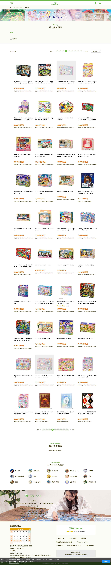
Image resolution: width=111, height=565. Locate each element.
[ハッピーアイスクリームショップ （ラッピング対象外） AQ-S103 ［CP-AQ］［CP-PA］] (45, 290)
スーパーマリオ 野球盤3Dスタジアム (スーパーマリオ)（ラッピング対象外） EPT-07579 (87, 119)
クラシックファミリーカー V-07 (65, 191)
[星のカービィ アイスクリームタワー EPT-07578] (23, 143)
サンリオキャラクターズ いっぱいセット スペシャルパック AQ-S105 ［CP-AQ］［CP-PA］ (66, 83)
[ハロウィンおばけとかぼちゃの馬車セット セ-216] (45, 180)
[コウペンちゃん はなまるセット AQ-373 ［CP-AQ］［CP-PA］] (45, 107)
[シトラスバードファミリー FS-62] (66, 254)
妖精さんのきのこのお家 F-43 (85, 338)
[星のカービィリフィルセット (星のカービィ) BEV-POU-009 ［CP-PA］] (87, 70)
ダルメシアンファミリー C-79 (42, 265)
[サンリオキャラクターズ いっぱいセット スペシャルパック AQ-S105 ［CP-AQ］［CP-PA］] (66, 70)
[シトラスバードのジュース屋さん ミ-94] (87, 254)
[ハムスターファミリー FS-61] (45, 327)
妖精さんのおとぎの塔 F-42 (64, 338)
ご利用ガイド (60, 538)
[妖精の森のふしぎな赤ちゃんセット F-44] (23, 290)
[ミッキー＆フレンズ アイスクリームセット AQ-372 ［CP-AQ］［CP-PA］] (66, 217)
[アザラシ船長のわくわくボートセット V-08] (23, 217)
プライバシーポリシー (82, 542)
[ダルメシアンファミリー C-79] (45, 254)
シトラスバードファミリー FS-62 (65, 265)
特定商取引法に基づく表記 (64, 542)
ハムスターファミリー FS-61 (42, 338)
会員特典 (83, 538)
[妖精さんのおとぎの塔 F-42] (66, 327)
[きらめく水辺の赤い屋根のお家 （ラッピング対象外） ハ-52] (45, 143)
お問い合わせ (90, 545)
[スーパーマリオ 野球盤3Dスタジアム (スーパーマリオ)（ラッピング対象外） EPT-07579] (87, 107)
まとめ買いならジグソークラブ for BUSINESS (76, 554)
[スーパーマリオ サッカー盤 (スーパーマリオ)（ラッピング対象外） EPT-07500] (23, 254)
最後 (87, 51)
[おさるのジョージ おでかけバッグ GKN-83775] (66, 107)
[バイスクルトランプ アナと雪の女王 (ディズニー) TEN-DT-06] (66, 401)
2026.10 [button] (29, 529)
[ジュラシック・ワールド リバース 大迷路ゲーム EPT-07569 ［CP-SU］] (23, 327)
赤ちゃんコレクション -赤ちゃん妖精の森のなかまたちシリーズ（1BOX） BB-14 (23, 119)
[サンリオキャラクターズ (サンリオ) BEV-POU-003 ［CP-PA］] (45, 364)
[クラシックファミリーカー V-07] (66, 180)
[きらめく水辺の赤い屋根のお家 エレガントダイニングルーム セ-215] (66, 143)
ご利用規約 (59, 545)
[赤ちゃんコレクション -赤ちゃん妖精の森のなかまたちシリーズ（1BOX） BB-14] (23, 107)
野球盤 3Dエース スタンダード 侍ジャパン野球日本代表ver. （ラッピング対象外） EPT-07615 (44, 83)
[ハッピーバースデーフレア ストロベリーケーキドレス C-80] (87, 143)
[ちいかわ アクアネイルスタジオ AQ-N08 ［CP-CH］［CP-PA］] (66, 290)
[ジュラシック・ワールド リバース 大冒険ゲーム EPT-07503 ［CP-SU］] (87, 290)
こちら (22, 548)
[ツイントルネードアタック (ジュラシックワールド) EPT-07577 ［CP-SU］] (23, 70)
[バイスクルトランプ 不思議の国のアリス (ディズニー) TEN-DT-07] (87, 401)
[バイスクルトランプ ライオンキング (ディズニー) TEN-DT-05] (45, 401)
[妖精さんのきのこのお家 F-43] (87, 327)
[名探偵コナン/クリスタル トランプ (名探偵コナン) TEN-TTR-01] (87, 180)
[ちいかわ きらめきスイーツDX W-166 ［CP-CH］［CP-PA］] (87, 217)
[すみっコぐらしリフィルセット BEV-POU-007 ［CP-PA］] (87, 364)
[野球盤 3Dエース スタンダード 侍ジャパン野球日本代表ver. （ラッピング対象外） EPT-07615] (45, 70)
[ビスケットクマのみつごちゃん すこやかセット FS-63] (45, 217)
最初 (51, 51)
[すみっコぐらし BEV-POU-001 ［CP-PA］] (23, 364)
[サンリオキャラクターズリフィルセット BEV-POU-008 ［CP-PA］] (23, 401)
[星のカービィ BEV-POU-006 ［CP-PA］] (66, 364)
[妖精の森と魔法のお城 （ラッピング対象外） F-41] (23, 180)
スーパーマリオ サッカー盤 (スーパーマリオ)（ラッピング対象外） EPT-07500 (23, 266)
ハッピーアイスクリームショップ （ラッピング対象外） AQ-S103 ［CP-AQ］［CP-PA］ (44, 303)
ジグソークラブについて (74, 545)
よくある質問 (72, 538)
